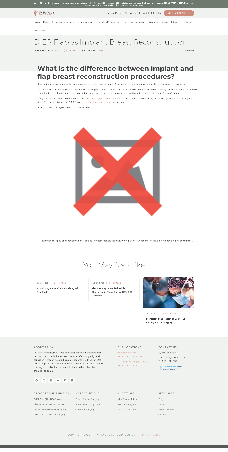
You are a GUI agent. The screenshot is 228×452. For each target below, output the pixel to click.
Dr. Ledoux (109, 3)
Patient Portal (114, 13)
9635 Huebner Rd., (127, 352)
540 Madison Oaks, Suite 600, (133, 361)
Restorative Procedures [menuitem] (107, 22)
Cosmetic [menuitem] (153, 22)
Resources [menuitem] (40, 30)
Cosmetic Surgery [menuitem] (84, 409)
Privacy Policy (150, 435)
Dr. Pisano (95, 3)
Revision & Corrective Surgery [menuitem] (49, 414)
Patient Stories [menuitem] (166, 409)
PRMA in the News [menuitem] (127, 409)
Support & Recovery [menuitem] (171, 22)
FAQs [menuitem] (161, 404)
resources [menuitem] (166, 393)
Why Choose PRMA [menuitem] (127, 399)
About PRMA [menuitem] (41, 22)
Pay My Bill (134, 13)
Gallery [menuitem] (189, 22)
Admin (100, 51)
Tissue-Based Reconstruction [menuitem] (49, 404)
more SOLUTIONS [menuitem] (87, 393)
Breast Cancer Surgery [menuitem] (63, 22)
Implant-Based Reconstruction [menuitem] (50, 409)
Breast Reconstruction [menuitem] (134, 22)
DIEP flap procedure (100, 98)
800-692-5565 (153, 13)
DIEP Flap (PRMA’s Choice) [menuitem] (48, 399)
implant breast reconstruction (100, 102)
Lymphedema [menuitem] (85, 22)
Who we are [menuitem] (126, 393)
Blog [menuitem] (160, 399)
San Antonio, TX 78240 (129, 356)
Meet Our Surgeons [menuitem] (127, 404)
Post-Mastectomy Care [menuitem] (87, 404)
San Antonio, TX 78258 (129, 365)
